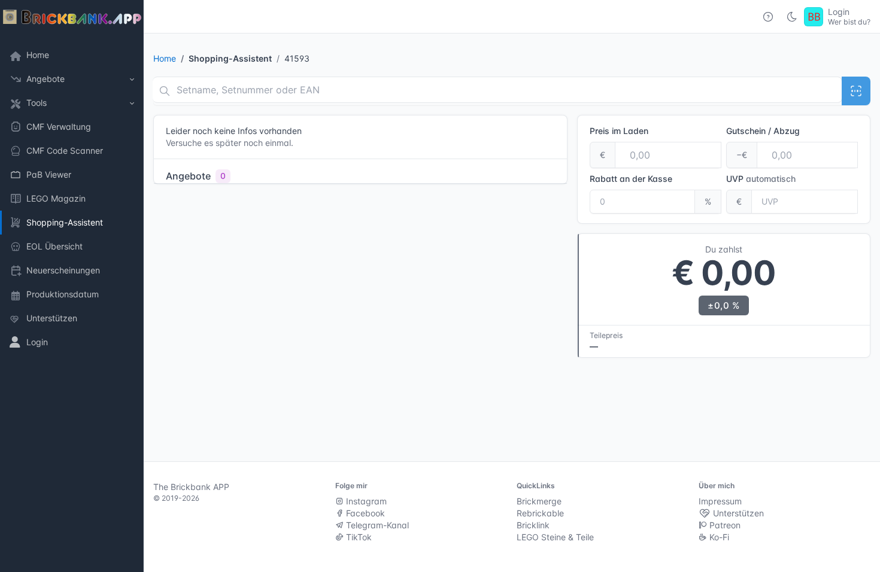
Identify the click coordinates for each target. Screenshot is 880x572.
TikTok (358, 537)
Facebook (364, 513)
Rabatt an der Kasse (631, 179)
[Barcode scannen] (856, 91)
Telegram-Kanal (376, 525)
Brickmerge (539, 501)
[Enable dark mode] (792, 16)
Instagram (365, 501)
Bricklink (533, 525)
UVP (761, 179)
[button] (72, 79)
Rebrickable (540, 513)
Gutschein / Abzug (763, 131)
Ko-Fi (718, 537)
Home (164, 58)
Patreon (724, 525)
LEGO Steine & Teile (555, 537)
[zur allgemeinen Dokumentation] (768, 16)
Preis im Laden (619, 131)
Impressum (720, 501)
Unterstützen (737, 513)
